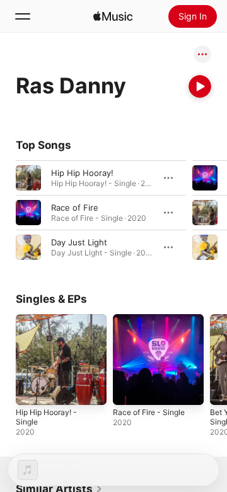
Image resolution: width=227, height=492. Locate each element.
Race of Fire (74, 207)
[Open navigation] (23, 16)
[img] (112, 16)
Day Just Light (79, 242)
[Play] (200, 86)
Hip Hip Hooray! (82, 173)
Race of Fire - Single (149, 412)
